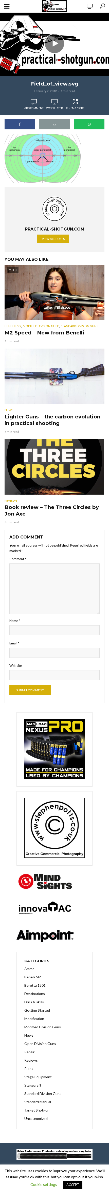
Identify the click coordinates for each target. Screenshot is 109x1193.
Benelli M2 (13, 326)
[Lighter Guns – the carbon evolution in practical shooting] (54, 376)
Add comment (33, 107)
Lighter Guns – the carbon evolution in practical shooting (52, 420)
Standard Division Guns (79, 326)
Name (14, 621)
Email (14, 643)
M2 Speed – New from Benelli (44, 333)
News (9, 410)
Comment (17, 559)
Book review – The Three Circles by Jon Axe (52, 510)
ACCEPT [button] (72, 1185)
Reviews (11, 500)
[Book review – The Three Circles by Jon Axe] (54, 467)
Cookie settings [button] (43, 1184)
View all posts (53, 239)
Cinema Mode (75, 107)
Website (15, 666)
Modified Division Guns (41, 326)
